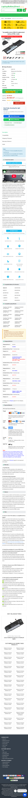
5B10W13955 (17, 287)
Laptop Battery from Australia (14, 7)
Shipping (11, 400)
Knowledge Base (5, 753)
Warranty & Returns (6, 141)
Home (2, 18)
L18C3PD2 (17, 292)
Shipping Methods (5, 762)
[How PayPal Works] (6, 778)
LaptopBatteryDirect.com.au (13, 784)
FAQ (3, 750)
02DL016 (16, 297)
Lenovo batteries (8, 18)
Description (5, 132)
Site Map (4, 746)
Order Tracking (5, 763)
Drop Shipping (5, 766)
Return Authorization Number (7, 758)
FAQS (3, 144)
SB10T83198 (17, 295)
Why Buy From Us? (6, 740)
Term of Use (4, 745)
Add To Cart (20, 103)
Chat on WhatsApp (15, 119)
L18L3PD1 (5, 295)
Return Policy (4, 756)
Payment (12, 460)
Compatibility (5, 135)
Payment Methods (5, 765)
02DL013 (5, 290)
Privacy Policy (4, 743)
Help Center (4, 752)
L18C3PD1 (5, 300)
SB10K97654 (17, 290)
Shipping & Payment (7, 138)
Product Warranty (5, 742)
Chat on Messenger (14, 116)
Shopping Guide (5, 755)
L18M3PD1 (5, 297)
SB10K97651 (17, 300)
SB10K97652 (5, 292)
